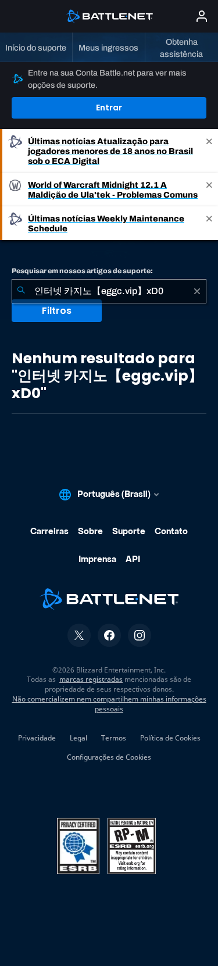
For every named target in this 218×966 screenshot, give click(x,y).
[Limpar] (197, 291)
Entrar (109, 107)
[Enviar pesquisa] (21, 291)
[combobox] (109, 291)
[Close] (209, 151)
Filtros (57, 310)
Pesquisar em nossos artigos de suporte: (82, 271)
